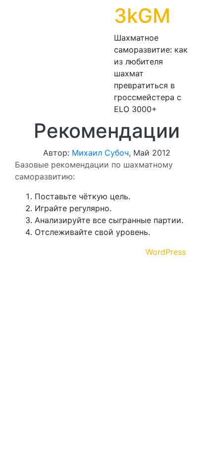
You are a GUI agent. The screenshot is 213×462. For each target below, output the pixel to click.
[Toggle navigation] (21, 59)
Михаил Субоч (100, 153)
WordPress (166, 252)
